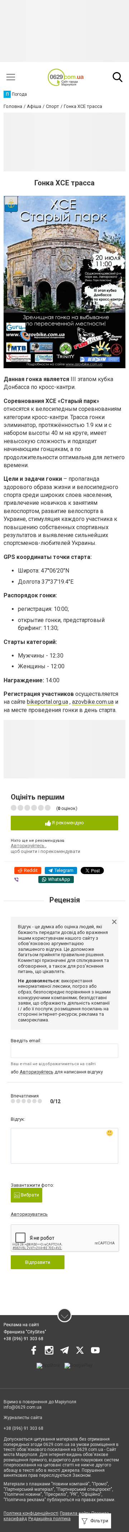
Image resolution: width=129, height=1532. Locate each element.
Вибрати (29, 1194)
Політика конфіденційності (31, 1513)
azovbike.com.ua (93, 701)
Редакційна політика (49, 1518)
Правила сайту (75, 1513)
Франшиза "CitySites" (25, 1331)
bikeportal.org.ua (47, 701)
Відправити (37, 1262)
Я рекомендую (67, 822)
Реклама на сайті (21, 1324)
